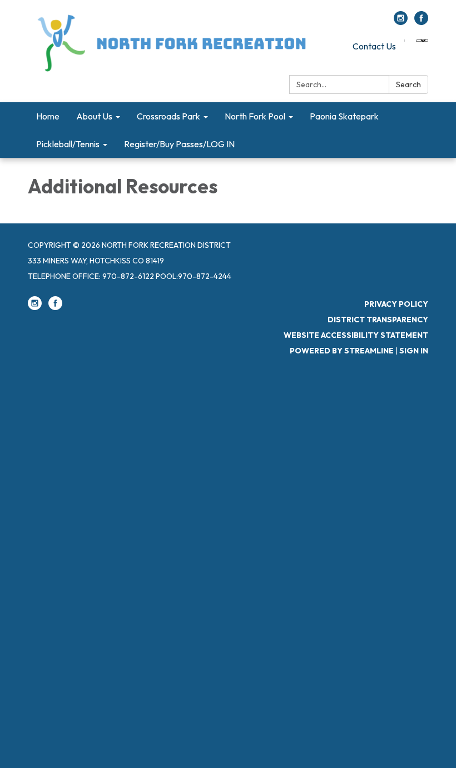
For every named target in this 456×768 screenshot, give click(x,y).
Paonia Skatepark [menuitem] (344, 116)
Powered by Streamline (342, 351)
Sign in (413, 351)
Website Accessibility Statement (356, 335)
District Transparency (378, 320)
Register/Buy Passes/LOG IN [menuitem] (179, 143)
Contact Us (374, 46)
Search (408, 84)
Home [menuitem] (48, 116)
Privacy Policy (396, 304)
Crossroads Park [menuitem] (168, 116)
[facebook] (421, 21)
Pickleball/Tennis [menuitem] (68, 143)
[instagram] (401, 21)
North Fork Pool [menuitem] (255, 116)
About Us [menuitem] (94, 116)
